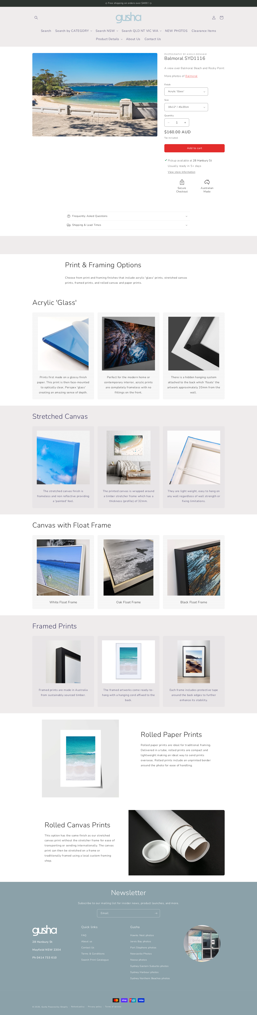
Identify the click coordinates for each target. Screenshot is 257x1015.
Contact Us (87, 947)
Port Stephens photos (143, 947)
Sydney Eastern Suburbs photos (149, 966)
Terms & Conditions (93, 953)
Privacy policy (95, 1006)
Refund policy (77, 1006)
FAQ (84, 935)
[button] (36, 18)
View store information (181, 172)
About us (86, 941)
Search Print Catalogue (95, 960)
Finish (167, 84)
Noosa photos (138, 960)
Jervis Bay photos (140, 941)
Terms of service (113, 1006)
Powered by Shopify (58, 1007)
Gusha (44, 1007)
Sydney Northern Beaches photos (150, 978)
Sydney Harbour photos (144, 972)
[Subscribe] (156, 913)
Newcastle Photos (141, 953)
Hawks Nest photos (142, 935)
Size (166, 100)
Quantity (169, 115)
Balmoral (191, 76)
